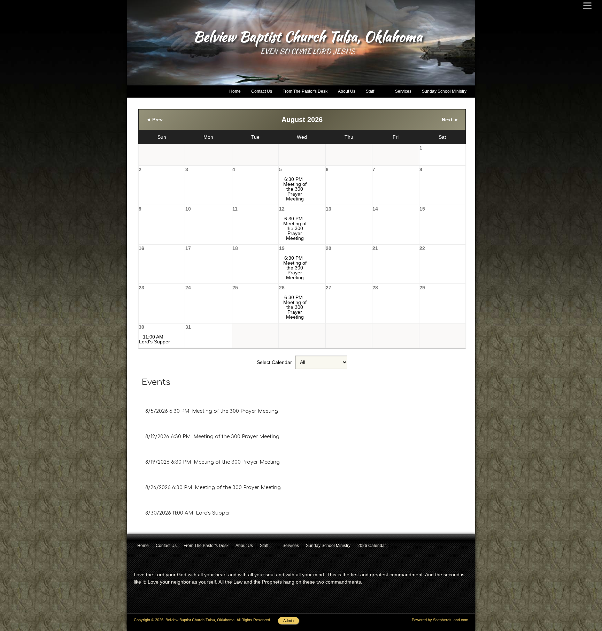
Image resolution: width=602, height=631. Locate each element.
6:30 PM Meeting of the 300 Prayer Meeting (295, 189)
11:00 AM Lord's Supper (154, 339)
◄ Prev (154, 119)
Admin (288, 620)
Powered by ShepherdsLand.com (440, 620)
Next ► (450, 119)
